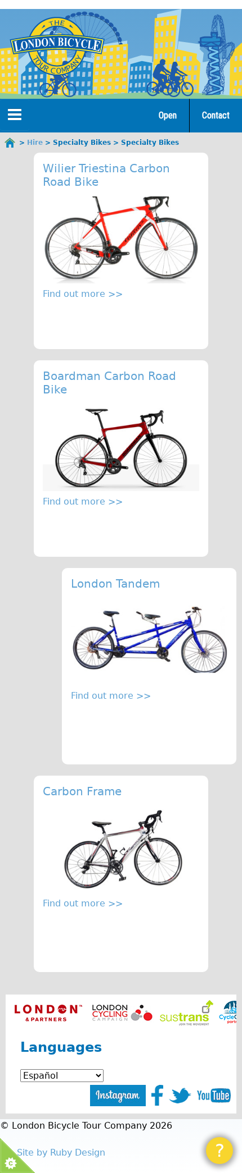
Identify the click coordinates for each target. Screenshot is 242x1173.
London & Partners (48, 1012)
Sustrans (186, 1012)
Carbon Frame (82, 791)
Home (10, 142)
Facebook (157, 1095)
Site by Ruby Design (61, 1152)
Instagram (118, 1095)
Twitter (180, 1095)
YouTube (214, 1095)
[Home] (57, 46)
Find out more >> (83, 293)
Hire (35, 142)
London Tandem (115, 583)
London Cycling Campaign (122, 1013)
